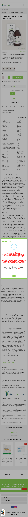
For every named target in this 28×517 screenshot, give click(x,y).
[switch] (3, 515)
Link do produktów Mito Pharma (14, 265)
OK (14, 276)
